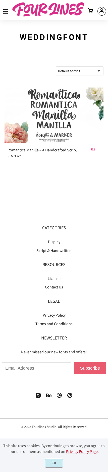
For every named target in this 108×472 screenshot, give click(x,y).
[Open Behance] (49, 396)
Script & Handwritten (54, 250)
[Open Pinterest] (70, 396)
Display (14, 156)
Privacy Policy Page (82, 451)
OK (54, 463)
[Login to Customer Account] (102, 11)
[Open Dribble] (59, 396)
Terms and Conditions (54, 323)
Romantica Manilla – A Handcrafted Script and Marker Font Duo (44, 150)
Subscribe (90, 368)
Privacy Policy (54, 315)
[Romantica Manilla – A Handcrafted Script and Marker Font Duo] (54, 115)
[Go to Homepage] (48, 14)
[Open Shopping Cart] (90, 11)
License (54, 278)
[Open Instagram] (38, 396)
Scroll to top (103, 239)
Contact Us (54, 286)
